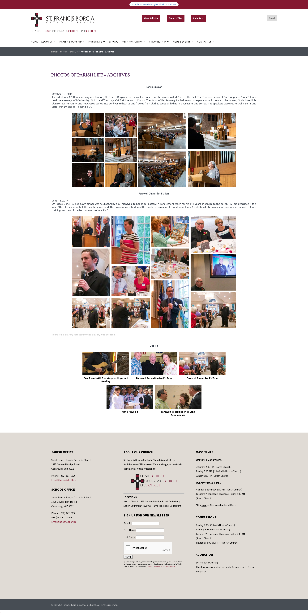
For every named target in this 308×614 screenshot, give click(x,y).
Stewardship (157, 41)
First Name (130, 530)
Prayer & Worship (70, 41)
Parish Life (95, 41)
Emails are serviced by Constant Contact (161, 566)
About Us (47, 41)
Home (34, 41)
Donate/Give (175, 18)
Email (128, 523)
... (0, 611)
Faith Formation (132, 41)
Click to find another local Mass (216, 505)
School (113, 41)
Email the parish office (63, 480)
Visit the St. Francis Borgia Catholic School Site (154, 4)
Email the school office (63, 521)
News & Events (181, 41)
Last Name (130, 537)
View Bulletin (151, 18)
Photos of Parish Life (69, 51)
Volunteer (198, 18)
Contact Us (204, 41)
